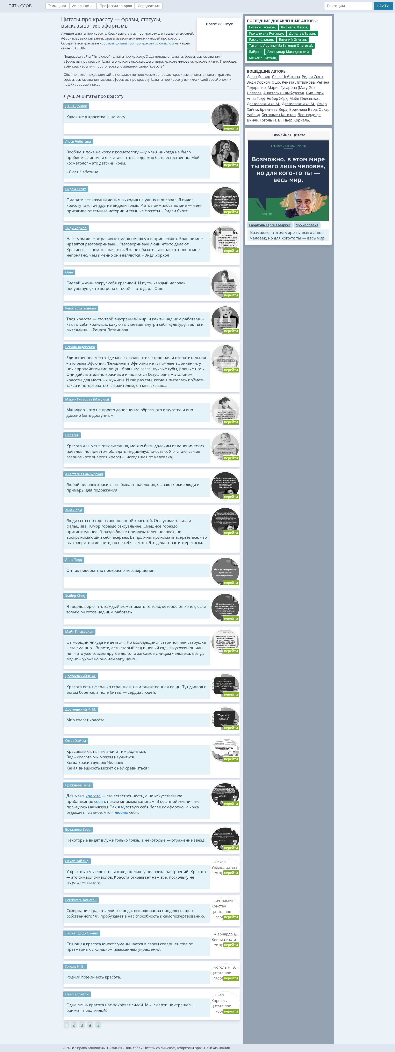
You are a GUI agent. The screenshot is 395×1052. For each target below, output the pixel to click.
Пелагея (72, 435)
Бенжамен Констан (80, 900)
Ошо (69, 272)
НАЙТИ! (383, 5)
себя (98, 801)
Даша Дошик (76, 106)
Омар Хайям (75, 740)
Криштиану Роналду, (266, 33)
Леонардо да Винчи (81, 933)
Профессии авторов (116, 6)
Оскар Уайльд (76, 861)
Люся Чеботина (78, 141)
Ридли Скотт (75, 189)
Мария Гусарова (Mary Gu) (87, 399)
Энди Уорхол (76, 228)
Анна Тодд (73, 559)
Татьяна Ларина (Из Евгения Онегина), (281, 45)
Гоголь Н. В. (74, 966)
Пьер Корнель (77, 994)
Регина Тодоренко (80, 347)
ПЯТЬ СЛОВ (20, 5)
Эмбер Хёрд (75, 595)
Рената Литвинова (80, 308)
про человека (307, 225)
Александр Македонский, (288, 51)
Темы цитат (57, 6)
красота (93, 796)
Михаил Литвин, (263, 58)
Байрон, (255, 51)
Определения (149, 6)
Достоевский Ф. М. (80, 676)
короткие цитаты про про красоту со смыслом (137, 43)
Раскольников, (261, 39)
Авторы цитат (83, 6)
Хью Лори (73, 510)
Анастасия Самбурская (84, 474)
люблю (121, 812)
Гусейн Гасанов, (262, 27)
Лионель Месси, (294, 27)
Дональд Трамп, (302, 33)
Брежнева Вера (78, 785)
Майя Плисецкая (79, 631)
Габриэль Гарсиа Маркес (269, 225)
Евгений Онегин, (293, 39)
